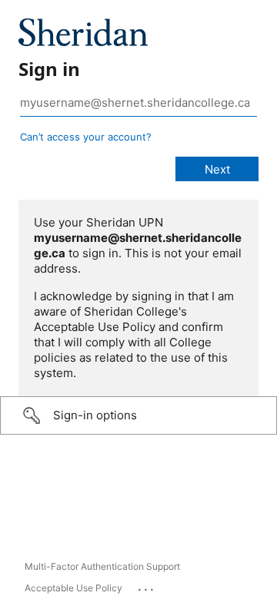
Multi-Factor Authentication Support (102, 566)
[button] (138, 415)
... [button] (147, 586)
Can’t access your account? (86, 137)
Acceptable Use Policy (73, 588)
